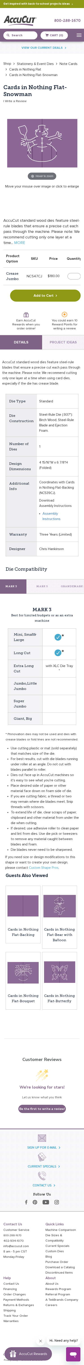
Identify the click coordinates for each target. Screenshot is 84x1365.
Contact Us (11, 1283)
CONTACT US (42, 1185)
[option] (7, 63)
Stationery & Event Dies (35, 64)
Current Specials (57, 1246)
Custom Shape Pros (43, 867)
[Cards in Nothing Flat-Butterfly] (59, 972)
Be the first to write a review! (42, 1109)
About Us (51, 1283)
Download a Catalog (60, 1267)
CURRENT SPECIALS (42, 1166)
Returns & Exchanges (18, 1305)
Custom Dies (54, 1251)
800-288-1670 (67, 21)
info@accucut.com (16, 1246)
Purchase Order (56, 1262)
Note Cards (69, 64)
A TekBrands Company (61, 1299)
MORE (19, 243)
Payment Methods (16, 1299)
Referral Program (57, 1294)
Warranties (11, 1321)
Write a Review (15, 101)
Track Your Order (15, 1315)
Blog (48, 1256)
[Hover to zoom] (42, 143)
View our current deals (42, 47)
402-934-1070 (13, 1240)
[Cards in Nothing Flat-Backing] (23, 906)
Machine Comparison (60, 1230)
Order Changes (14, 1294)
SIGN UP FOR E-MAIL (42, 1147)
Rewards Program (58, 1289)
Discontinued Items (59, 1272)
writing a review (64, 328)
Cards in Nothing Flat (25, 69)
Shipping (9, 1310)
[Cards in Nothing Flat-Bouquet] (23, 972)
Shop (7, 63)
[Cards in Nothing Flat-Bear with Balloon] (59, 906)
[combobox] (23, 35)
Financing (10, 1289)
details (21, 342)
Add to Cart (44, 295)
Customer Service (16, 1230)
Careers (51, 1305)
